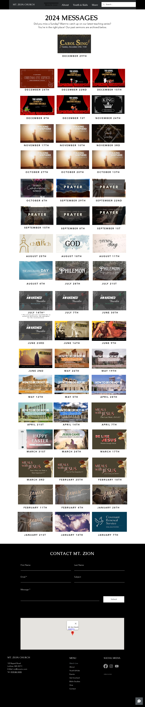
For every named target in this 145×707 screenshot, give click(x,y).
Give (71, 685)
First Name (25, 565)
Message (25, 590)
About (72, 667)
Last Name (79, 565)
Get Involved (74, 678)
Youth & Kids (74, 670)
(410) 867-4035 (16, 672)
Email (23, 577)
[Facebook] (105, 666)
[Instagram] (111, 666)
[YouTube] (117, 666)
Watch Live (73, 663)
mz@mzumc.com (20, 669)
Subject (77, 577)
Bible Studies (74, 681)
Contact (72, 689)
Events (72, 674)
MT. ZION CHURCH (24, 4)
